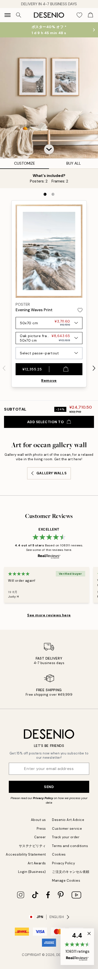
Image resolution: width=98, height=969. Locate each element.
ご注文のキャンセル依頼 (70, 872)
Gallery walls (51, 473)
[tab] (45, 194)
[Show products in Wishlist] (79, 15)
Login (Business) (32, 872)
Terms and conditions (70, 846)
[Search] (18, 15)
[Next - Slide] (94, 368)
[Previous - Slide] (4, 368)
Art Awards (37, 863)
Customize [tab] (24, 163)
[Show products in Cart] (90, 15)
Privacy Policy (43, 798)
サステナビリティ (32, 846)
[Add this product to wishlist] (80, 310)
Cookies (59, 854)
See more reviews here (49, 615)
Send (49, 787)
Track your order (65, 837)
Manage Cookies (66, 880)
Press (41, 828)
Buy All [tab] (73, 163)
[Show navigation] (7, 15)
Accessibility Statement (26, 854)
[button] (49, 149)
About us (38, 820)
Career (40, 837)
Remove (49, 380)
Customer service (67, 828)
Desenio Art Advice (68, 820)
